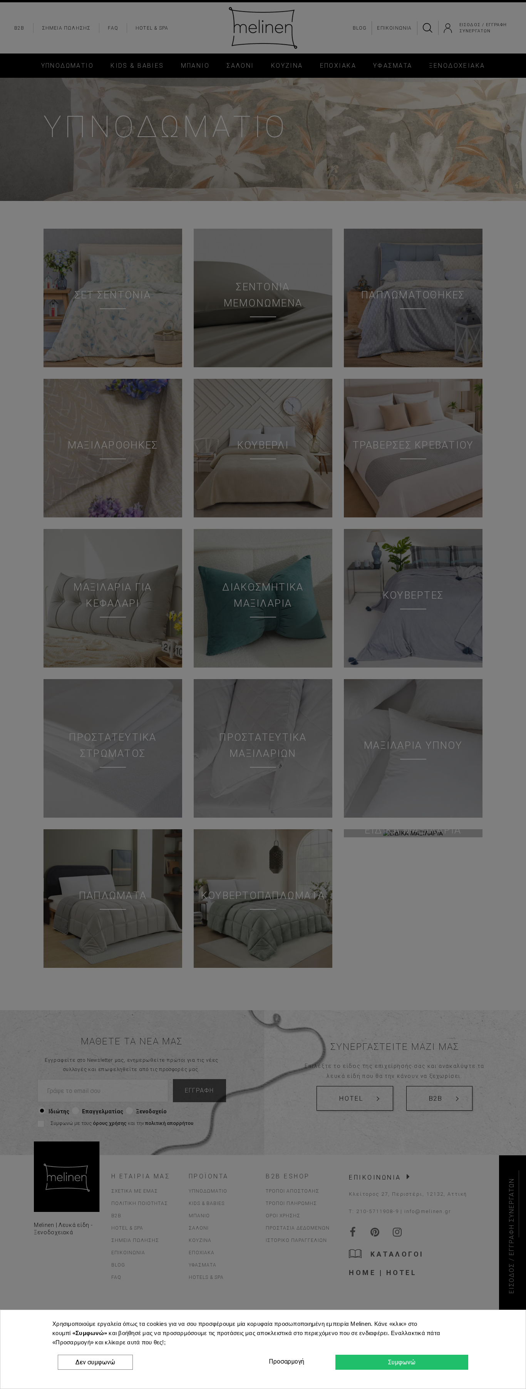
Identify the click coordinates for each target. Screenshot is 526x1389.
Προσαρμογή (285, 1361)
